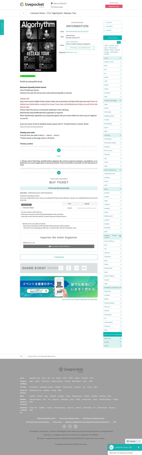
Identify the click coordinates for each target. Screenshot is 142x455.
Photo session (112, 48)
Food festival (108, 314)
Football (106, 196)
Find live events (58, 7)
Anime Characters (110, 170)
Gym (105, 245)
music (106, 58)
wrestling (106, 208)
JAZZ (105, 81)
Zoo (105, 249)
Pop (105, 69)
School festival (108, 322)
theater (106, 108)
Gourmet (117, 50)
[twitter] (65, 426)
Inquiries (108, 30)
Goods (106, 162)
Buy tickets (109, 26)
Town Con (107, 307)
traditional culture (109, 116)
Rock (105, 65)
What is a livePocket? (60, 3)
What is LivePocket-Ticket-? (47, 418)
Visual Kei (107, 93)
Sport (106, 189)
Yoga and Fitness (109, 241)
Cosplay (106, 52)
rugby (106, 200)
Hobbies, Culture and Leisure (23, 402)
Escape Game (108, 268)
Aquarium (107, 253)
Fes (105, 73)
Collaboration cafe (109, 173)
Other (105, 96)
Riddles (106, 50)
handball (106, 224)
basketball (107, 227)
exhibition (107, 147)
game (106, 260)
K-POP (106, 85)
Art (105, 318)
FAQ (114, 422)
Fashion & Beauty (109, 276)
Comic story (107, 112)
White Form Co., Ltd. (71, 52)
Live (105, 158)
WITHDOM (69, 31)
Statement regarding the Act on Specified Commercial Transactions (87, 422)
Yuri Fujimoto (114, 52)
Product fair (107, 291)
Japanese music (109, 62)
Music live (107, 338)
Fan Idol (107, 135)
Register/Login (114, 6)
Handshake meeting (110, 143)
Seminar (106, 310)
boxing (106, 212)
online (106, 45)
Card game (107, 256)
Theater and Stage (110, 100)
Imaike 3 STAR (70, 42)
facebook (68, 268)
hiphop (106, 77)
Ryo (79, 31)
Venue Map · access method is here (80, 47)
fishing (106, 264)
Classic (106, 89)
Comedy (111, 45)
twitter (61, 268)
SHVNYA (83, 31)
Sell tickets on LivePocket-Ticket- (94, 418)
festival (106, 299)
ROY (87, 31)
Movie (111, 50)
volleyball (107, 204)
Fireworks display (109, 303)
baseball (106, 193)
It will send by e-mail (84, 268)
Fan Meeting (107, 139)
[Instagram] (76, 426)
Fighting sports (108, 216)
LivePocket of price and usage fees (37, 422)
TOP (21, 356)
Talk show (107, 154)
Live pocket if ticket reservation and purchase (32, 5)
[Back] (23, 13)
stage (105, 104)
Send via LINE (76, 268)
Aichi (75, 42)
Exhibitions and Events (111, 287)
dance (106, 127)
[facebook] (71, 426)
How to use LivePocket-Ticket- (69, 418)
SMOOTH (75, 31)
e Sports (106, 220)
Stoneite (106, 54)
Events (106, 342)
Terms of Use (57, 422)
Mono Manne (108, 123)
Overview (109, 22)
